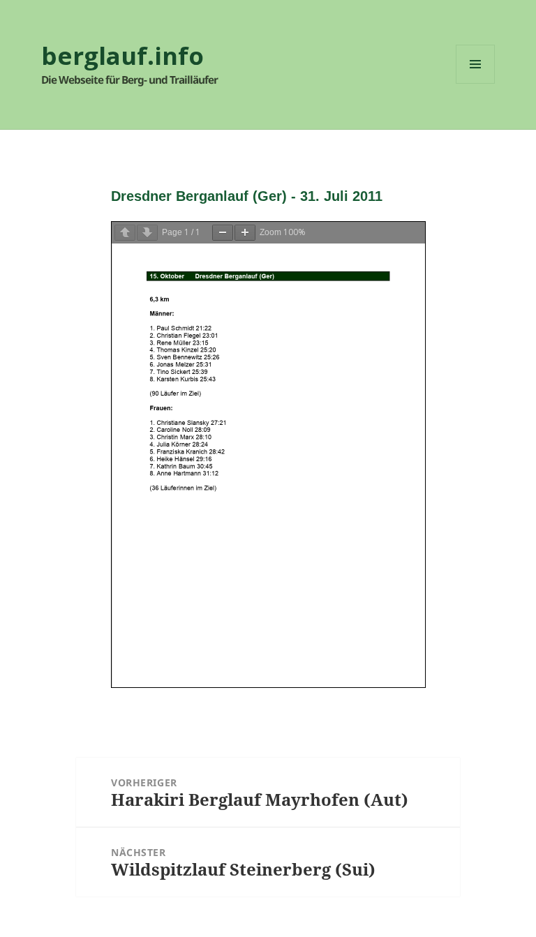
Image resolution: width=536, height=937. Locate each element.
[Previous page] (124, 233)
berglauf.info (122, 55)
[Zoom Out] (222, 233)
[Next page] (147, 233)
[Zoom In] (244, 233)
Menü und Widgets (475, 83)
